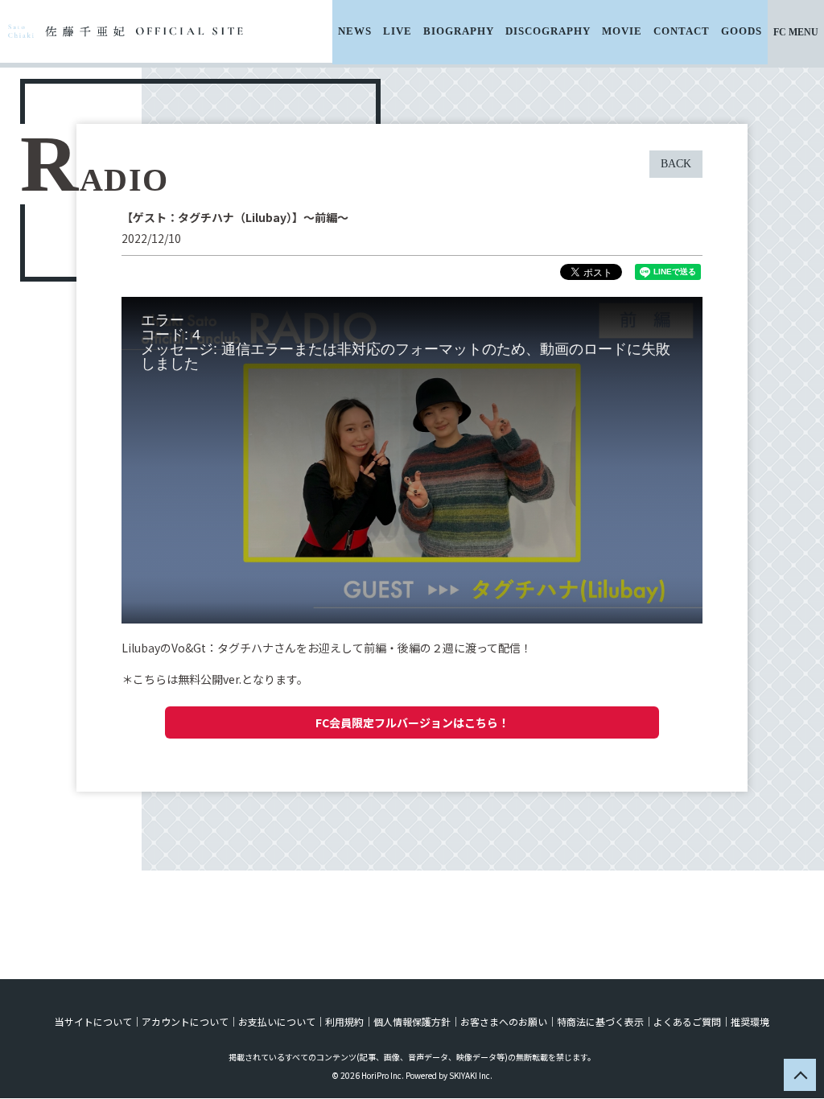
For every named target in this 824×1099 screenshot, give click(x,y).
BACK (676, 164)
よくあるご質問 (687, 1021)
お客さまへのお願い (503, 1021)
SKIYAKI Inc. (470, 1075)
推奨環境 (750, 1021)
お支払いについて (276, 1021)
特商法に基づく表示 (600, 1021)
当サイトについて (93, 1021)
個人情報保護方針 (412, 1021)
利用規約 (344, 1021)
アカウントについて (185, 1021)
